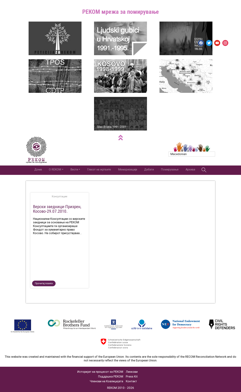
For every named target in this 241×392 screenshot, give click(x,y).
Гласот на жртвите (99, 169)
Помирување (170, 169)
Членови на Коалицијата (106, 381)
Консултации (59, 196)
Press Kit (132, 376)
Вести (74, 169)
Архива (190, 169)
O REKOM (55, 169)
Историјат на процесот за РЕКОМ (100, 371)
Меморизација (127, 169)
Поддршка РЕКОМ (110, 376)
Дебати (149, 169)
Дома (38, 169)
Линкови (132, 371)
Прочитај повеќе (44, 283)
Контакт (131, 381)
